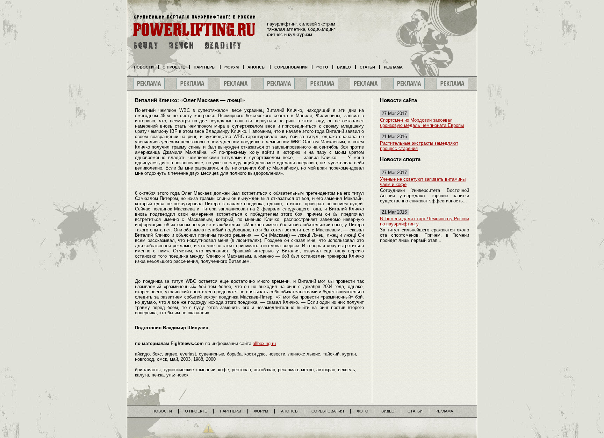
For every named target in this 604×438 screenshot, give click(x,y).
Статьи (367, 67)
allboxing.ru (264, 343)
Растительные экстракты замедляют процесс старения (419, 146)
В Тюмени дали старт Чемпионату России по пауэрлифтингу (424, 221)
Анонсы (256, 67)
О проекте (174, 67)
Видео (344, 67)
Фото (322, 67)
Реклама (393, 67)
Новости (144, 67)
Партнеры (205, 67)
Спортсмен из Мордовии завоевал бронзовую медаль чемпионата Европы (422, 122)
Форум (231, 67)
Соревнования (291, 67)
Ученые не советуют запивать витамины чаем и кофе (423, 182)
